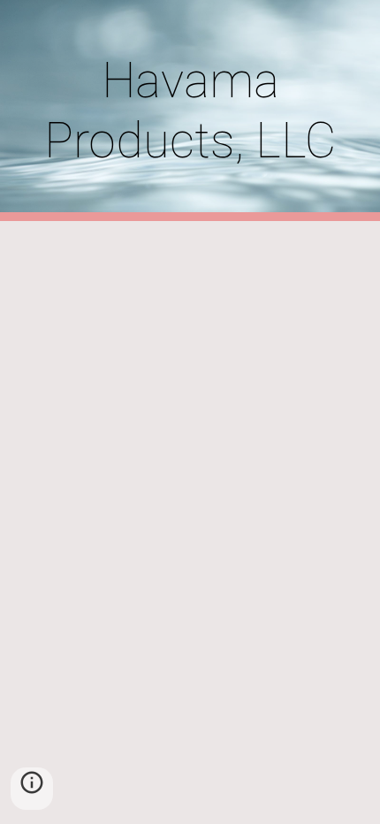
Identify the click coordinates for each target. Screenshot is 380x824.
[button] (32, 788)
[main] (190, 111)
